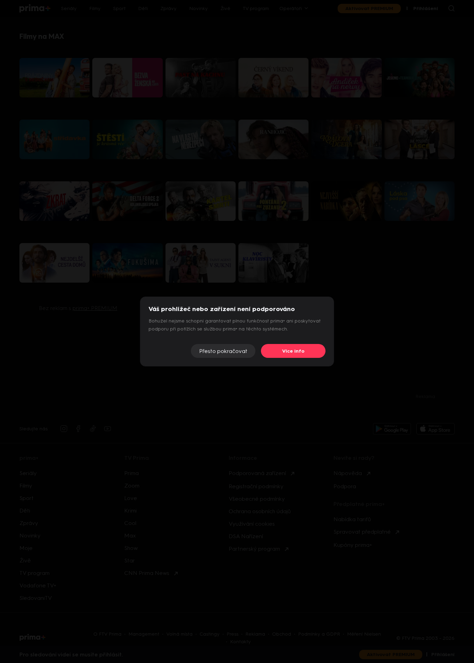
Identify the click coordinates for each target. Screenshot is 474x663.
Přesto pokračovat (223, 351)
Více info (293, 351)
